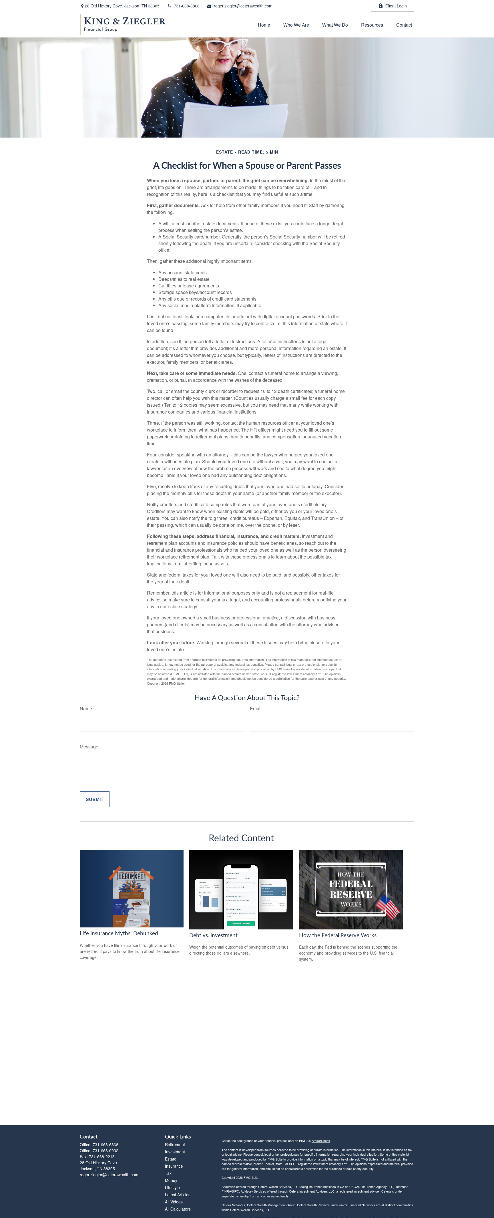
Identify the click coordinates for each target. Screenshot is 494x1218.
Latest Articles (177, 1194)
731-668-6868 (187, 6)
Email (256, 708)
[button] (264, 24)
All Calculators (178, 1209)
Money (171, 1180)
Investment (175, 1152)
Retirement (175, 1144)
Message (89, 746)
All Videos (174, 1202)
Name (86, 708)
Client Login (396, 6)
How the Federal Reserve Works (338, 935)
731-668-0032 (105, 1150)
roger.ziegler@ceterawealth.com (243, 6)
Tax (168, 1173)
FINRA (226, 1191)
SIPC (235, 1191)
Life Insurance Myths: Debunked (119, 933)
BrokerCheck (321, 1140)
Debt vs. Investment (213, 935)
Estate (170, 1159)
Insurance (174, 1166)
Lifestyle (172, 1187)
